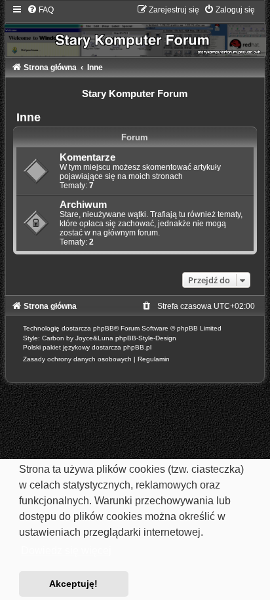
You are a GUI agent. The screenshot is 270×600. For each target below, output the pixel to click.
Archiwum (83, 204)
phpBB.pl (137, 347)
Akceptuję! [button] (73, 583)
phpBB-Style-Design (145, 338)
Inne (28, 117)
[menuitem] (40, 9)
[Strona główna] (135, 30)
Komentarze (87, 157)
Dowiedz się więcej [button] (66, 550)
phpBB (103, 328)
